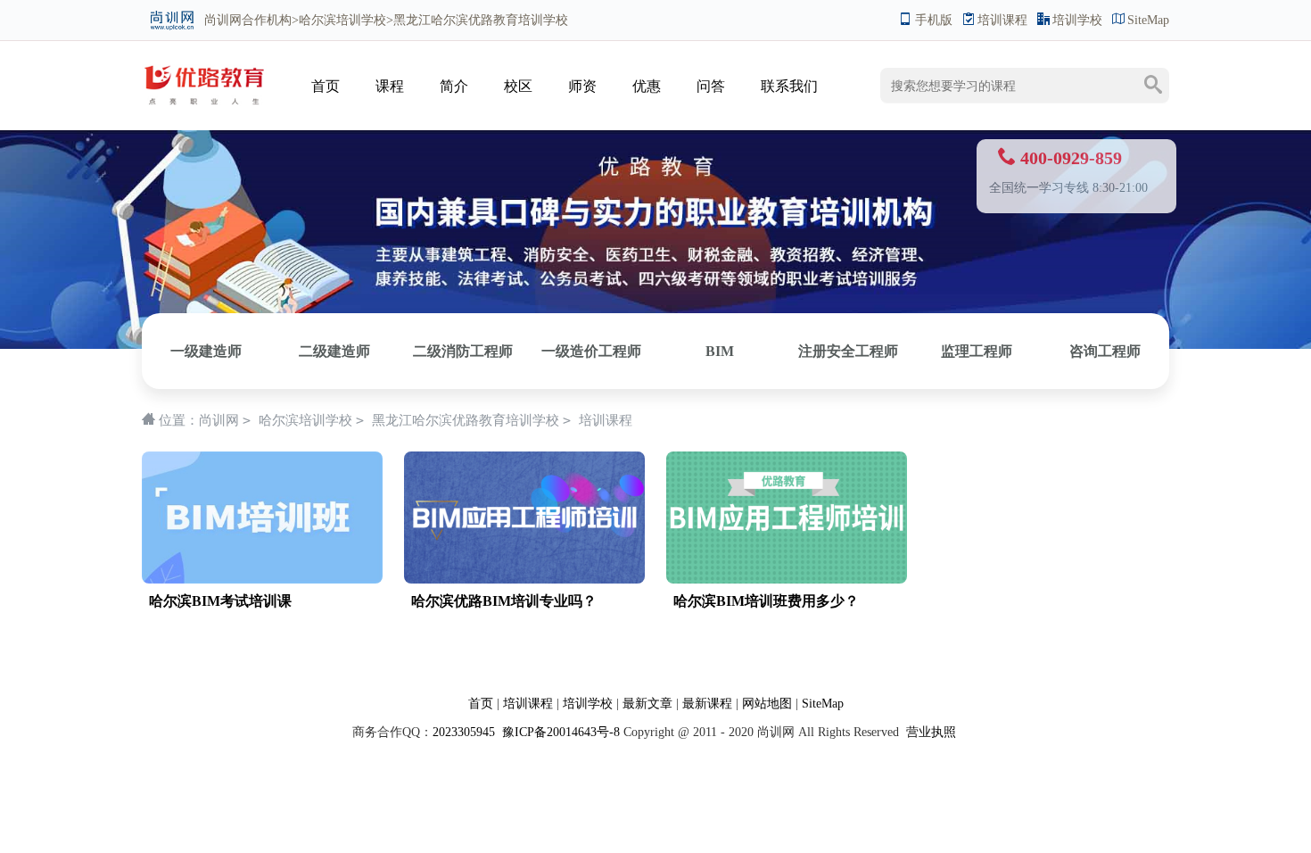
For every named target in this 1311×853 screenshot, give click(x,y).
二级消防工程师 (463, 351)
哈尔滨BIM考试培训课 (220, 601)
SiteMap (1148, 20)
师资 (582, 86)
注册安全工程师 (848, 351)
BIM (719, 351)
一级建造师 (206, 351)
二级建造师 (334, 351)
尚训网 (223, 20)
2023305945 (464, 732)
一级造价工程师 (591, 351)
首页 (325, 86)
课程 (389, 86)
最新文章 (647, 703)
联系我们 (789, 86)
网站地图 (767, 703)
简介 (454, 86)
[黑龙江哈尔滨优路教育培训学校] (204, 68)
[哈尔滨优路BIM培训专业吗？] (524, 517)
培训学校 (1077, 20)
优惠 (646, 86)
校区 (518, 86)
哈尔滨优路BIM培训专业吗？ (504, 601)
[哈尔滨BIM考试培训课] (262, 517)
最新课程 (707, 703)
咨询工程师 (1105, 351)
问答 (711, 86)
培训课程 (1002, 20)
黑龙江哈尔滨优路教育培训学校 (465, 420)
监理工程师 (976, 351)
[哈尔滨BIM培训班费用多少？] (786, 517)
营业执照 (931, 732)
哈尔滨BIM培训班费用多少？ (766, 601)
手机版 (933, 20)
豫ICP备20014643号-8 (559, 732)
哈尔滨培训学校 (342, 20)
